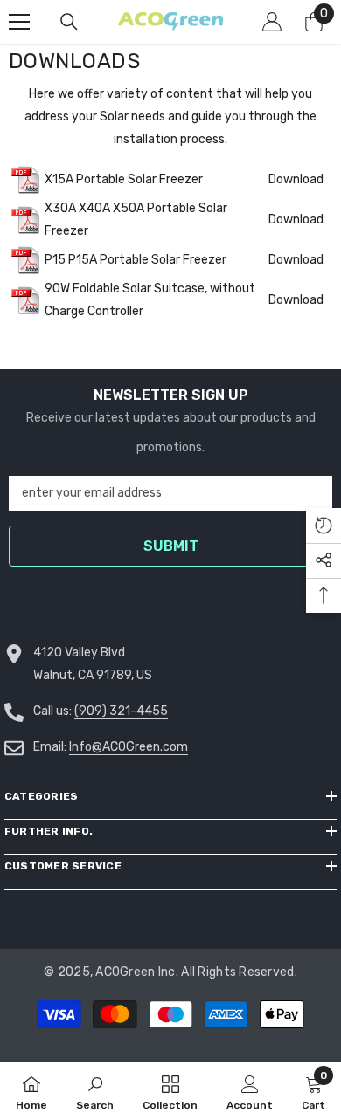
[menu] (19, 21)
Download (296, 179)
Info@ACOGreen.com (128, 746)
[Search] (69, 21)
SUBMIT (170, 546)
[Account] (272, 21)
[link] (94, 1091)
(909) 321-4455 (121, 711)
